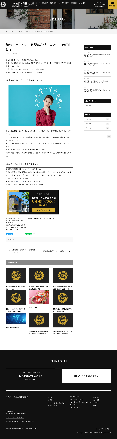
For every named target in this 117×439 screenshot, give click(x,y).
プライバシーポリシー (103, 429)
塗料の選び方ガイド (76, 399)
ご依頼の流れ (52, 406)
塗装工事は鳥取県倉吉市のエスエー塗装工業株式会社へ (21, 429)
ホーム (38, 3)
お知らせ (15, 53)
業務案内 (45, 3)
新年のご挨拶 (33, 307)
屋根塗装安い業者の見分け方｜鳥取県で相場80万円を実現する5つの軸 (97, 81)
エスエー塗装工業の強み (56, 403)
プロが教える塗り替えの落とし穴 (80, 402)
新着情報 (97, 124)
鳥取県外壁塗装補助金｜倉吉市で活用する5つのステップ (97, 64)
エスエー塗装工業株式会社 (17, 397)
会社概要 (82, 3)
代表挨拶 (96, 402)
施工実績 (53, 3)
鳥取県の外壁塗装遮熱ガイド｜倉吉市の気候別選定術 (97, 90)
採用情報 (74, 3)
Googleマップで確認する (14, 417)
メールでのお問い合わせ (88, 376)
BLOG (38, 5)
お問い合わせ (112, 6)
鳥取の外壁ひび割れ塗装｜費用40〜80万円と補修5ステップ (97, 55)
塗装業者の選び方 (75, 396)
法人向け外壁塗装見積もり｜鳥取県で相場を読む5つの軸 (97, 73)
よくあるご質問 (63, 3)
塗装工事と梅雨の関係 (12, 327)
